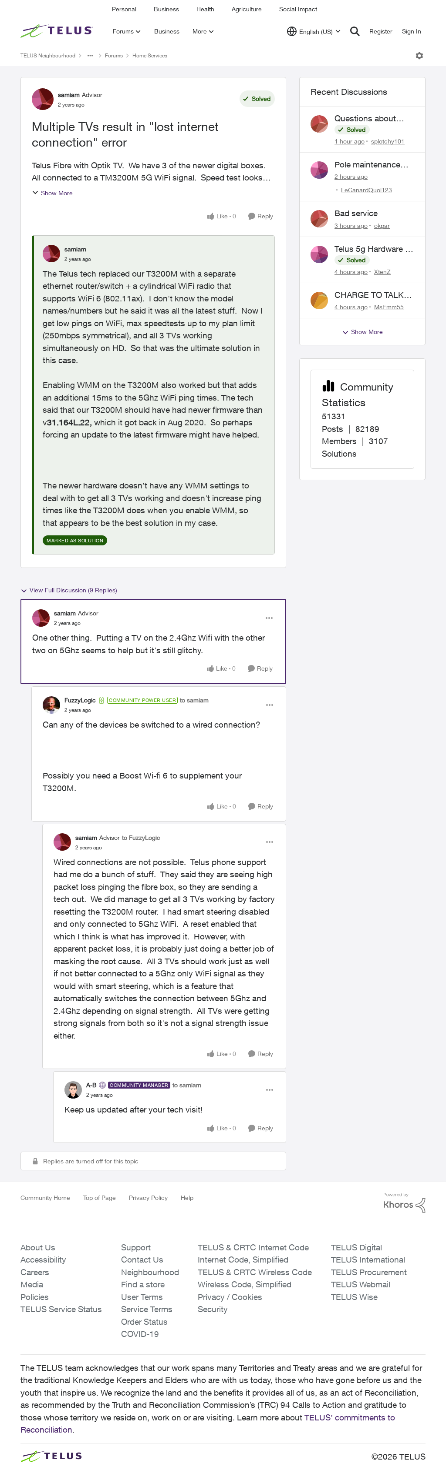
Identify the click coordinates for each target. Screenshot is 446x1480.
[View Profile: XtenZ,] (319, 254)
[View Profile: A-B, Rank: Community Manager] (73, 1090)
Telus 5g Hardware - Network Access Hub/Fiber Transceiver (371, 249)
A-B (91, 1085)
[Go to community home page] (57, 31)
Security (213, 1309)
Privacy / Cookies (230, 1297)
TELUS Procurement (369, 1272)
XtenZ (382, 271)
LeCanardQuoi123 (366, 190)
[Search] (355, 31)
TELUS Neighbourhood (47, 55)
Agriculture (247, 9)
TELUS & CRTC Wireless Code (255, 1272)
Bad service (356, 213)
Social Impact (298, 9)
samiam (69, 94)
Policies (34, 1297)
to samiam (194, 700)
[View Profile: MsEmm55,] (319, 300)
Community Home (45, 1197)
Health (205, 9)
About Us (37, 1247)
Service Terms (146, 1309)
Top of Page (99, 1197)
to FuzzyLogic (141, 837)
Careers (34, 1272)
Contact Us (142, 1259)
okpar (382, 225)
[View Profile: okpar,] (319, 218)
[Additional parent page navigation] (90, 56)
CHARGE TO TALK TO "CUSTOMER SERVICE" (369, 295)
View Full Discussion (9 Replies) (73, 590)
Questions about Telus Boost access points (370, 119)
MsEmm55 (389, 307)
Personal (124, 9)
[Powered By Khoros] (405, 1203)
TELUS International (368, 1259)
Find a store (143, 1284)
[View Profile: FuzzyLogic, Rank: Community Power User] (51, 705)
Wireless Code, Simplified (244, 1284)
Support (136, 1247)
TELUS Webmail (360, 1284)
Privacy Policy (148, 1197)
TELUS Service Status (61, 1309)
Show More (57, 193)
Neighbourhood (150, 1272)
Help (187, 1197)
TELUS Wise (354, 1297)
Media (31, 1284)
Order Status (144, 1321)
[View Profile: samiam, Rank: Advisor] (43, 99)
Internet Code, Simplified (243, 1259)
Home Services (149, 55)
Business (166, 9)
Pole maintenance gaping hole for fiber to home (371, 165)
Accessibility (43, 1259)
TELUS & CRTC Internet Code (253, 1247)
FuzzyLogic (80, 700)
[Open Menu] (419, 56)
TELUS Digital (356, 1247)
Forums (114, 55)
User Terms (142, 1297)
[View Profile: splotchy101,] (319, 124)
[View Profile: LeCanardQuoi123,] (319, 170)
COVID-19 (140, 1334)
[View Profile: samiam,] (51, 253)
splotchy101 (388, 141)
